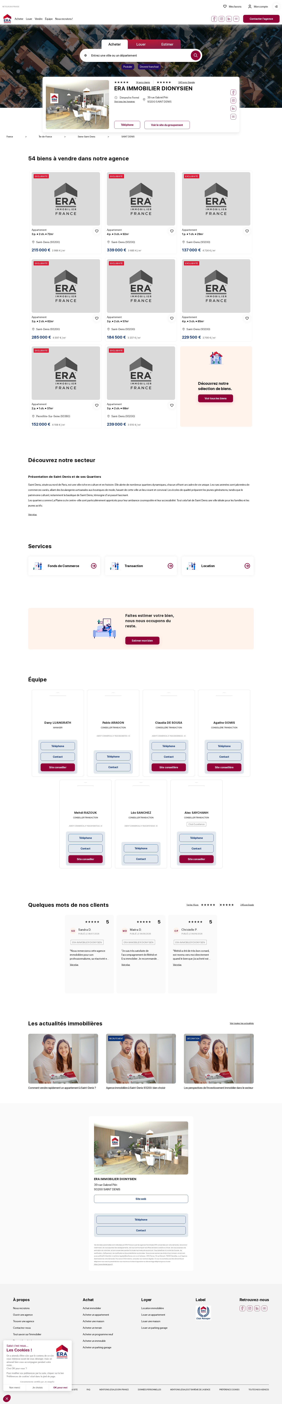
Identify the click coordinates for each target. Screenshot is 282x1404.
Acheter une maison (93, 1321)
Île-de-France (45, 136)
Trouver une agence (23, 1321)
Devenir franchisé (149, 66)
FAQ (88, 1389)
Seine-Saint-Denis (86, 136)
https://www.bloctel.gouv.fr (103, 1264)
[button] (7, 1398)
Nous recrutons (21, 1308)
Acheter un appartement (96, 1314)
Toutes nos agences (259, 1389)
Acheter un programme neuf (98, 1334)
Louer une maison (150, 1321)
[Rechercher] (196, 55)
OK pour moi (60, 1387)
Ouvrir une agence (23, 1314)
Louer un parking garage (154, 1327)
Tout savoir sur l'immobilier (27, 1334)
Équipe (49, 18)
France (10, 136)
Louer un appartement (153, 1314)
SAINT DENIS (127, 136)
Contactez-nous (22, 1327)
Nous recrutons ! (64, 18)
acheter (114, 44)
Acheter (19, 18)
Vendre (38, 18)
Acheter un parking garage (97, 1347)
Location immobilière (152, 1308)
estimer (167, 44)
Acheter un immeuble (94, 1340)
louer (141, 44)
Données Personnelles (149, 1389)
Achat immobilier (92, 1308)
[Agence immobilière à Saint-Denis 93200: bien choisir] (141, 1059)
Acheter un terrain (92, 1327)
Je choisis (37, 1387)
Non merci (14, 1387)
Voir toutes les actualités (242, 1023)
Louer (29, 18)
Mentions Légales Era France (114, 1389)
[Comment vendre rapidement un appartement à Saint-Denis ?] (63, 1059)
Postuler (127, 66)
